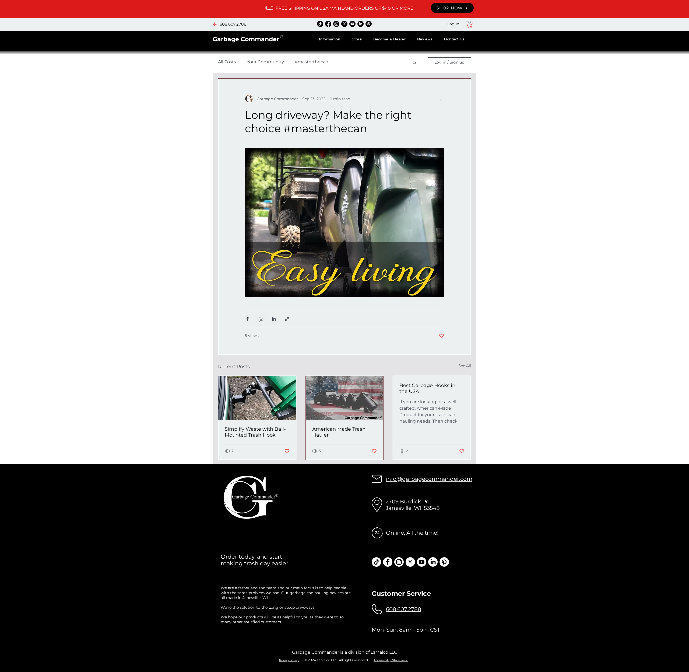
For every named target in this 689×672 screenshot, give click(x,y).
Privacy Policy (289, 660)
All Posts (227, 61)
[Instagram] (336, 24)
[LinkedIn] (360, 24)
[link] (470, 24)
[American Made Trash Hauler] (345, 398)
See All (464, 365)
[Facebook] (328, 24)
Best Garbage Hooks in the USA (427, 388)
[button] (329, 39)
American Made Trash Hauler (338, 432)
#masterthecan (311, 61)
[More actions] (441, 99)
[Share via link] (287, 319)
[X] (344, 24)
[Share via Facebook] (247, 319)
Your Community (265, 61)
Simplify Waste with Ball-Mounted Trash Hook (255, 432)
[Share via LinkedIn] (273, 319)
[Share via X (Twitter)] (260, 319)
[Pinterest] (368, 24)
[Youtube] (352, 24)
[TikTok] (320, 24)
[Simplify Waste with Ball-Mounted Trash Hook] (257, 398)
